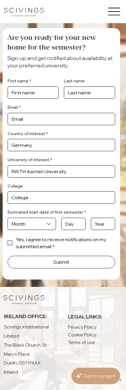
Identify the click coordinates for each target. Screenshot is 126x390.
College (15, 186)
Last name (74, 81)
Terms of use (81, 342)
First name (19, 81)
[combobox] (32, 224)
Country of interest (28, 133)
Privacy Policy (82, 327)
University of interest (30, 159)
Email (14, 107)
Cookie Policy (82, 335)
